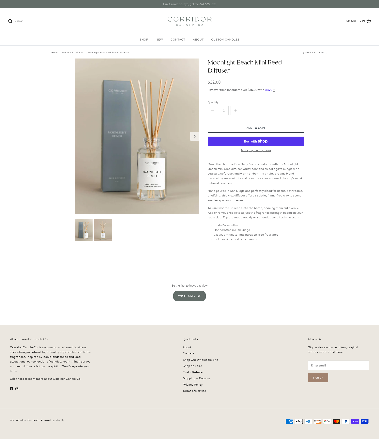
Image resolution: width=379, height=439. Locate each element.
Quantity (213, 102)
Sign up (318, 377)
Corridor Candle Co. (28, 420)
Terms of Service (194, 390)
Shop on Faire (192, 365)
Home (54, 53)
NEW (159, 39)
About (187, 347)
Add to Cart (256, 128)
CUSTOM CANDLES (225, 39)
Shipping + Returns (196, 378)
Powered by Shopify (52, 420)
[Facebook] (11, 388)
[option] (137, 136)
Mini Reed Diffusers (73, 53)
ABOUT (198, 39)
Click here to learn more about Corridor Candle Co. (45, 378)
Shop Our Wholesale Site (200, 359)
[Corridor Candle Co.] (189, 21)
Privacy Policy (193, 384)
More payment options (256, 150)
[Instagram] (16, 388)
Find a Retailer (193, 372)
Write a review (189, 296)
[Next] (194, 136)
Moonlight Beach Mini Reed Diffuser (108, 53)
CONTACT (178, 39)
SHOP (144, 39)
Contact (188, 353)
